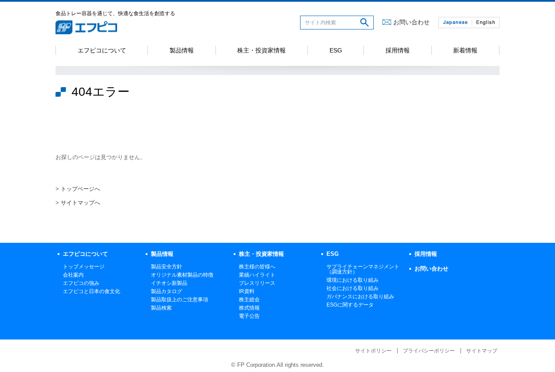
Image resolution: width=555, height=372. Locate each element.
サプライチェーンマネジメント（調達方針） (362, 269)
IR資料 (247, 291)
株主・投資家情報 (261, 50)
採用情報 (397, 50)
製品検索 (161, 308)
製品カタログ (166, 291)
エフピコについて (102, 50)
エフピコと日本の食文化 (91, 291)
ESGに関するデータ (350, 305)
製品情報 (182, 50)
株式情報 (249, 308)
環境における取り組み (352, 280)
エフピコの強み (81, 283)
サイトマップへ (80, 202)
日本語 (455, 23)
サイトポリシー (373, 351)
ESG (336, 50)
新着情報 (465, 50)
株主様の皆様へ (257, 267)
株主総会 (249, 300)
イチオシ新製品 (169, 283)
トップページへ (80, 189)
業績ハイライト (257, 275)
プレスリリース (257, 283)
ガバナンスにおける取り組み (360, 297)
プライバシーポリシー (429, 351)
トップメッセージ (83, 267)
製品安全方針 (166, 267)
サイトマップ (481, 351)
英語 (486, 23)
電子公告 (249, 316)
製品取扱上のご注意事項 (179, 300)
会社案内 (73, 275)
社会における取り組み (352, 288)
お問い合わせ (411, 22)
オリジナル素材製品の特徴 (182, 275)
